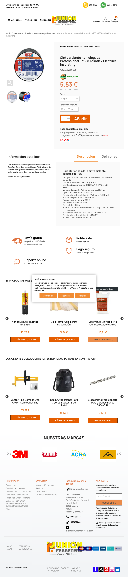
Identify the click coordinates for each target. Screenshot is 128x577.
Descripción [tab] (86, 156)
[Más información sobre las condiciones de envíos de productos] (17, 241)
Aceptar (82, 295)
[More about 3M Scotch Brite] (20, 453)
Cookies (65, 568)
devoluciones (82, 241)
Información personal (46, 485)
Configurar (48, 295)
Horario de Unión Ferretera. (18, 497)
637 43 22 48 (112, 5)
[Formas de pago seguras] (100, 549)
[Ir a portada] (64, 548)
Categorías (16, 19)
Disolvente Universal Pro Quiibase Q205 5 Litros (102, 323)
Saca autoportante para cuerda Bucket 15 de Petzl (64, 402)
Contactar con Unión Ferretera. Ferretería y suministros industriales (17, 503)
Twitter (101, 568)
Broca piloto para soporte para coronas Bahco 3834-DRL (103, 402)
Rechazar (66, 295)
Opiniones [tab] (109, 156)
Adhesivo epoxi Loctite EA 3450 (25, 323)
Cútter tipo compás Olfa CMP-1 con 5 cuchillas (25, 401)
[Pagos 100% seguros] (69, 250)
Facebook (95, 568)
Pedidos (39, 488)
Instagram (112, 568)
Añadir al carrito (26, 339)
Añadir (80, 118)
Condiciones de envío (15, 488)
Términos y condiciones (25, 547)
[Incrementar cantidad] (68, 117)
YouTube (106, 568)
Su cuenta (41, 480)
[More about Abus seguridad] (49, 453)
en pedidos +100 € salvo (35, 241)
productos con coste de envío (33, 244)
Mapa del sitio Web (76, 569)
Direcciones (41, 491)
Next (121, 318)
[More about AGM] (108, 453)
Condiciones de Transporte (18, 491)
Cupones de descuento (46, 494)
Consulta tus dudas (33, 263)
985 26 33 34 (94, 5)
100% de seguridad (85, 252)
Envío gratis (33, 238)
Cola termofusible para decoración (64, 323)
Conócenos (11, 485)
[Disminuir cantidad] (68, 119)
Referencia (64, 70)
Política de (84, 238)
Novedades (45, 19)
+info (105, 135)
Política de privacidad (53, 569)
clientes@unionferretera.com (79, 530)
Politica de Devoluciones (17, 494)
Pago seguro (85, 249)
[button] (9, 454)
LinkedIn (117, 568)
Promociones (30, 19)
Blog (8, 509)
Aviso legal (9, 547)
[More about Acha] (79, 453)
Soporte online (35, 260)
